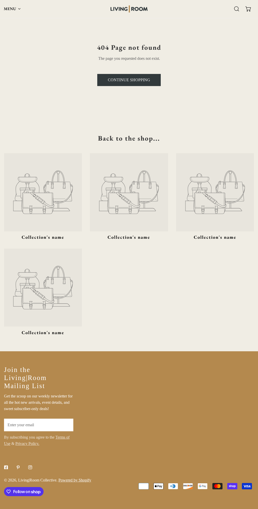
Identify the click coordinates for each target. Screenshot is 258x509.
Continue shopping (129, 80)
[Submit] (66, 425)
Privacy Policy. (27, 443)
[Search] (237, 9)
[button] (248, 9)
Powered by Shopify (74, 480)
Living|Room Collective (37, 480)
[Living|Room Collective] (129, 9)
